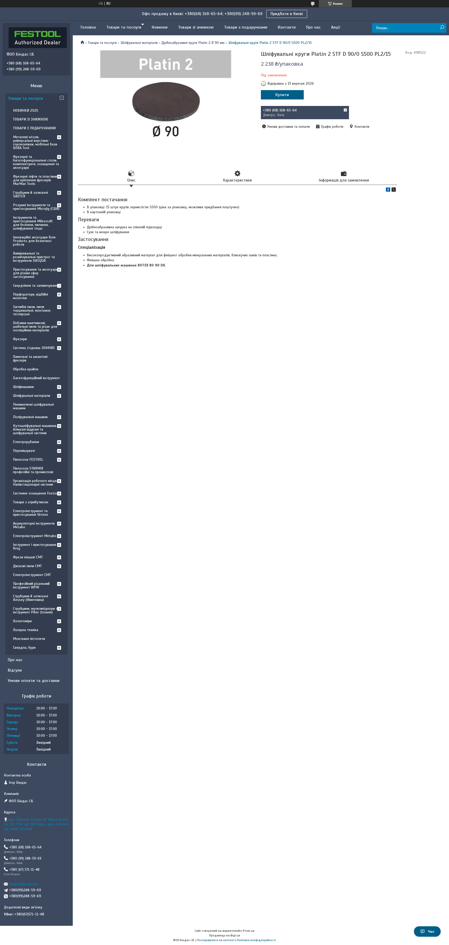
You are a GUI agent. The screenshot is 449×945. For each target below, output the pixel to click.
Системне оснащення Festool (36, 493)
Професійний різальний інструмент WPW (31, 585)
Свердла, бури (24, 647)
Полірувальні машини (30, 417)
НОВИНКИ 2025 (25, 110)
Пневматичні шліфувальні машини (33, 406)
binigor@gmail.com (23, 884)
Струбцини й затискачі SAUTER (30, 194)
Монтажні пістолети (29, 638)
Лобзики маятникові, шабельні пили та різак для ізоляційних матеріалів (35, 326)
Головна (88, 27)
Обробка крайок (25, 369)
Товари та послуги (123, 27)
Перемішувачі (24, 450)
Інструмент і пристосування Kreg (34, 546)
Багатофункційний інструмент (36, 378)
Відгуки (15, 670)
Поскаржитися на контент (216, 940)
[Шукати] (441, 27)
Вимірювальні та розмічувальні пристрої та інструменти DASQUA (34, 257)
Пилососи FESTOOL (28, 459)
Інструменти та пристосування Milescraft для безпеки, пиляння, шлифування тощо (33, 223)
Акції (335, 27)
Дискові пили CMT (27, 566)
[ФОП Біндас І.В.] (37, 37)
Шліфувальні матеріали (139, 43)
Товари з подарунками (245, 27)
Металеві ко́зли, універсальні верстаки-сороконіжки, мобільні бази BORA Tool (35, 142)
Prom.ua (248, 931)
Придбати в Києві (286, 13)
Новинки (160, 27)
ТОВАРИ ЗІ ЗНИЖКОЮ (30, 119)
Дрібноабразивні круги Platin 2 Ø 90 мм (192, 43)
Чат (431, 931)
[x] (394, 190)
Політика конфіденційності (256, 940)
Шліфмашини (23, 387)
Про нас (313, 27)
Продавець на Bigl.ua (224, 935)
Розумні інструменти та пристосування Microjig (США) (36, 207)
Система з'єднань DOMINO (34, 348)
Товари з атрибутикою (30, 502)
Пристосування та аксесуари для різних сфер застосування (35, 273)
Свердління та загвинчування (36, 285)
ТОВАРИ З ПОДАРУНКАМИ (34, 128)
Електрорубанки (26, 442)
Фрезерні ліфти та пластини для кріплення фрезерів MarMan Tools (35, 180)
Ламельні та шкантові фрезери (30, 358)
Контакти (287, 27)
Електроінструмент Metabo (34, 536)
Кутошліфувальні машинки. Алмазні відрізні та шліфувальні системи (35, 429)
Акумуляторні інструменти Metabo (34, 525)
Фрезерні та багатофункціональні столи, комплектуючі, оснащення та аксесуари (36, 162)
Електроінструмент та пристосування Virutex (30, 513)
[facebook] (388, 190)
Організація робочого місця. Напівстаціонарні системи (35, 483)
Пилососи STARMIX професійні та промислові (33, 470)
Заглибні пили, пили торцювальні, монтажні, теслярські (32, 310)
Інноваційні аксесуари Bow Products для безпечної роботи (34, 241)
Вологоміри (22, 621)
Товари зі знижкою (196, 27)
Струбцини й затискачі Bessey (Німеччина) (30, 598)
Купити (282, 94)
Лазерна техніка (25, 630)
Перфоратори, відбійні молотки (30, 296)
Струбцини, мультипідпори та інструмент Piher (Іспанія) (36, 610)
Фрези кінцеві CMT (28, 557)
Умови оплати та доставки (34, 680)
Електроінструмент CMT (32, 575)
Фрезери (20, 339)
